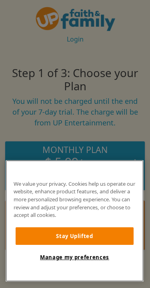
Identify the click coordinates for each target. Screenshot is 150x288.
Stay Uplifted (74, 236)
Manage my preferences (74, 257)
